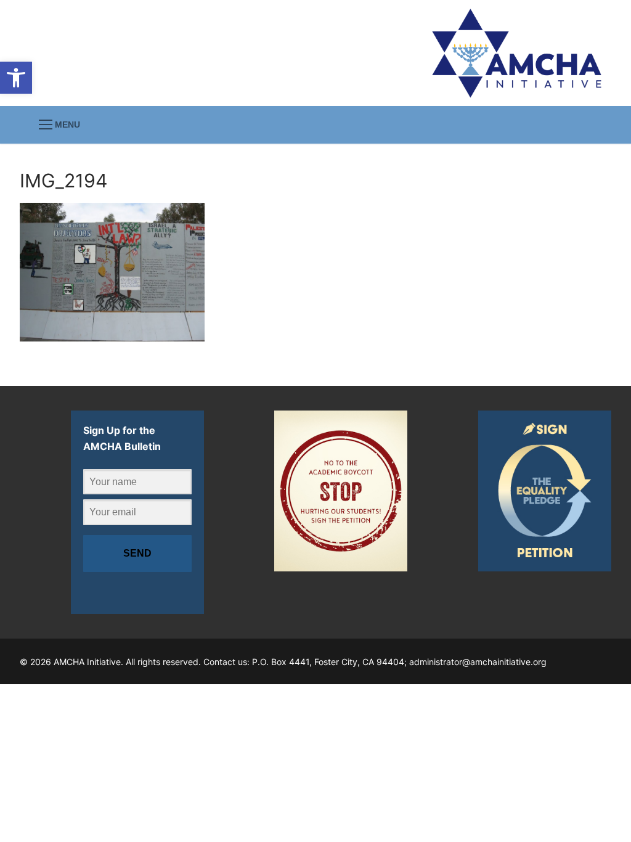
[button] (16, 78)
